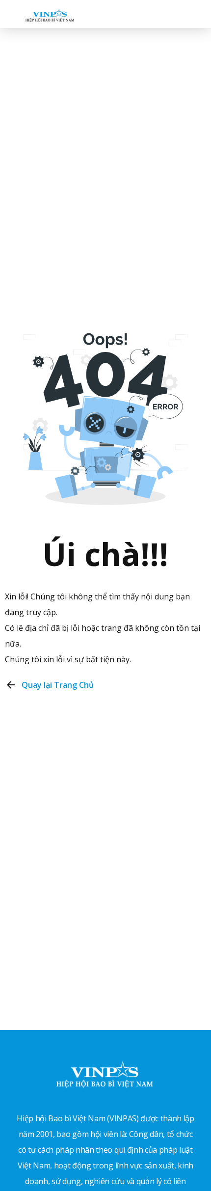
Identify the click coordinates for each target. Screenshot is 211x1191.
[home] (47, 14)
